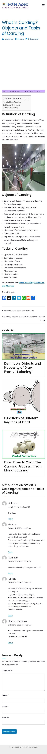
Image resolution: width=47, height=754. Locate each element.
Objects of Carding (12, 105)
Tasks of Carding (11, 108)
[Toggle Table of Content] (25, 99)
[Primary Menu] (43, 5)
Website (5, 717)
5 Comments (33, 39)
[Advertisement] (23, 66)
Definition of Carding (13, 102)
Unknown (13, 503)
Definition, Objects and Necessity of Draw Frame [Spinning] (22, 367)
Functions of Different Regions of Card (21, 420)
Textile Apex (33, 747)
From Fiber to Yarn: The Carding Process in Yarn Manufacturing (23, 466)
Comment (7, 670)
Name (5, 695)
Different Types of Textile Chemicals (18, 310)
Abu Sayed (9, 39)
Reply (10, 519)
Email (5, 706)
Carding (20, 39)
